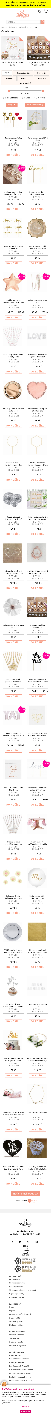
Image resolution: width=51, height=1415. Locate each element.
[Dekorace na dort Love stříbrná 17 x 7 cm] (37, 779)
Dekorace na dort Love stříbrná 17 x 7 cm (38, 789)
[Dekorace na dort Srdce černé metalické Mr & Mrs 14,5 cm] (13, 1158)
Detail (13, 143)
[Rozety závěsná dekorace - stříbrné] (13, 508)
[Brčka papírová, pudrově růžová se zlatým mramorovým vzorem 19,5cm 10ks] (13, 670)
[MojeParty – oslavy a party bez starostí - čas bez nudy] (22, 14)
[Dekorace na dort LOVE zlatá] (37, 129)
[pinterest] (28, 1242)
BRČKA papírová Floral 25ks (38, 301)
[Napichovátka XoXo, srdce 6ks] (13, 129)
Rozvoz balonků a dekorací (20, 1314)
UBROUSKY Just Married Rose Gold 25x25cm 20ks (37, 573)
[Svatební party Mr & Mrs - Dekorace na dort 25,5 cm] (37, 670)
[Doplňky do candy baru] (12, 48)
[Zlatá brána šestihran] (37, 1104)
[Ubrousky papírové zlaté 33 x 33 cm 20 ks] (37, 941)
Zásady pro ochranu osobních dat (22, 1290)
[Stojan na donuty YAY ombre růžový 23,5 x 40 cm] (13, 725)
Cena (26, 88)
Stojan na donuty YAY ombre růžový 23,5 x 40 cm (13, 735)
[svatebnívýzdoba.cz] (25, 1223)
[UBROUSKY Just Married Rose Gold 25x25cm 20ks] (37, 562)
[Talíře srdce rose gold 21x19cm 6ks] (37, 400)
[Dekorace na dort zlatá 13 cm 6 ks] (13, 237)
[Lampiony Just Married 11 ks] (37, 995)
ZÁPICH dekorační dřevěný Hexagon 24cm (37, 464)
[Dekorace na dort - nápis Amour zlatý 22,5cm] (37, 183)
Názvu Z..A (42, 79)
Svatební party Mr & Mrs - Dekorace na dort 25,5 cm (37, 681)
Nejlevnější (41, 73)
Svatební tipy (14, 1338)
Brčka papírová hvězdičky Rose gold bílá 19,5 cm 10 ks (13, 844)
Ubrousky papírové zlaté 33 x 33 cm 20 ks (37, 951)
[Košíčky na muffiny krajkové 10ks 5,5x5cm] (37, 1158)
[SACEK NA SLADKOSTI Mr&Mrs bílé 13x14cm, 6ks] (37, 725)
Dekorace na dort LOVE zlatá (38, 139)
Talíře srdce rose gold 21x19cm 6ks (37, 410)
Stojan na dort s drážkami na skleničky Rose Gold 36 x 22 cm (37, 844)
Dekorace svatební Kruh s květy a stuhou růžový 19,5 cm (13, 1114)
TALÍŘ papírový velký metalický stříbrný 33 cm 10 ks (13, 952)
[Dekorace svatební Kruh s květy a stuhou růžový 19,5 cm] (13, 1104)
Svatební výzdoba (16, 1321)
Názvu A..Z (25, 79)
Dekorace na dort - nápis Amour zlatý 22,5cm (37, 194)
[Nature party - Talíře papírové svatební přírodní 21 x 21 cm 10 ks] (37, 237)
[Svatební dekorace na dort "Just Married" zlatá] (13, 1049)
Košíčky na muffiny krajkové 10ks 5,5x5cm (37, 1168)
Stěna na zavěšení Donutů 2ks (37, 626)
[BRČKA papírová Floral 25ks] (37, 291)
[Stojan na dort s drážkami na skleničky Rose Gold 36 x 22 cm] (37, 833)
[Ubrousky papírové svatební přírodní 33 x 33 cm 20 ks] (13, 562)
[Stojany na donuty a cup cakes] (38, 48)
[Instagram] (36, 1242)
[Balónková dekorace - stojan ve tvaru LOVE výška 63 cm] (37, 346)
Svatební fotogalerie (17, 1346)
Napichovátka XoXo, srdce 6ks (13, 139)
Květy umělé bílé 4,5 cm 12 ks (13, 626)
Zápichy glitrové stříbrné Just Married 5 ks (13, 1006)
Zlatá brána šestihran (37, 1112)
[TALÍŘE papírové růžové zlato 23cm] (13, 400)
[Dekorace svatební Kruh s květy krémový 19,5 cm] (37, 1049)
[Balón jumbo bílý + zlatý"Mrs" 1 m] (37, 887)
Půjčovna (12, 1311)
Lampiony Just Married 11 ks (37, 1005)
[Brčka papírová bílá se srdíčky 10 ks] (13, 346)
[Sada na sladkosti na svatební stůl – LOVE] (13, 183)
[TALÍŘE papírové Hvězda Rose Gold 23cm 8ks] (13, 291)
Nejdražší (9, 79)
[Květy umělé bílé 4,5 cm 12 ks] (13, 616)
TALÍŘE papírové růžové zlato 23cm (13, 410)
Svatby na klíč (14, 1318)
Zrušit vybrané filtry (35, 105)
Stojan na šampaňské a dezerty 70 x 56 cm (38, 518)
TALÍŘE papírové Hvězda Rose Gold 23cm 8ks (13, 302)
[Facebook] (12, 1242)
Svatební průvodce (16, 1335)
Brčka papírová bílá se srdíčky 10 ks (13, 355)
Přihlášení (40, 11)
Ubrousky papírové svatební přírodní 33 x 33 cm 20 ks (13, 573)
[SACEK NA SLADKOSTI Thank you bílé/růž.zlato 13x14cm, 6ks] (13, 779)
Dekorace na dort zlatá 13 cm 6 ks (13, 247)
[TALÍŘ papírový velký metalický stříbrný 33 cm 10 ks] (13, 941)
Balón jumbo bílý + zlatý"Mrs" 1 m (37, 897)
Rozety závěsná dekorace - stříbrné (13, 518)
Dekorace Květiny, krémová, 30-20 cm (13, 897)
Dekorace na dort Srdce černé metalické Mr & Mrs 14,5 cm (13, 1169)
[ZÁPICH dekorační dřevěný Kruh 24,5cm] (13, 454)
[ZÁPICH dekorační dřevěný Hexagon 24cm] (37, 454)
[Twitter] (20, 1242)
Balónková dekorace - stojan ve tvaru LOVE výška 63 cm (37, 356)
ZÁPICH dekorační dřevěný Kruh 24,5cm (13, 464)
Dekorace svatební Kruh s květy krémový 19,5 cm (37, 1060)
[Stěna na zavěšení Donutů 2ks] (37, 616)
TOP (7, 73)
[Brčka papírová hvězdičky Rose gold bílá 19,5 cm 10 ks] (13, 833)
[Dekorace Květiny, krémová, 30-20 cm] (13, 887)
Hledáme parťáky (16, 1325)
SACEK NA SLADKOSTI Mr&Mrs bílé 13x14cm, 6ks (37, 735)
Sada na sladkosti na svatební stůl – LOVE (13, 193)
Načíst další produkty (25, 1193)
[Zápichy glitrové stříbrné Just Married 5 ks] (13, 995)
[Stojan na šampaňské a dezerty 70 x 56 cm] (37, 508)
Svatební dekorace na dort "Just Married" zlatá (13, 1060)
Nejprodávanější (23, 73)
